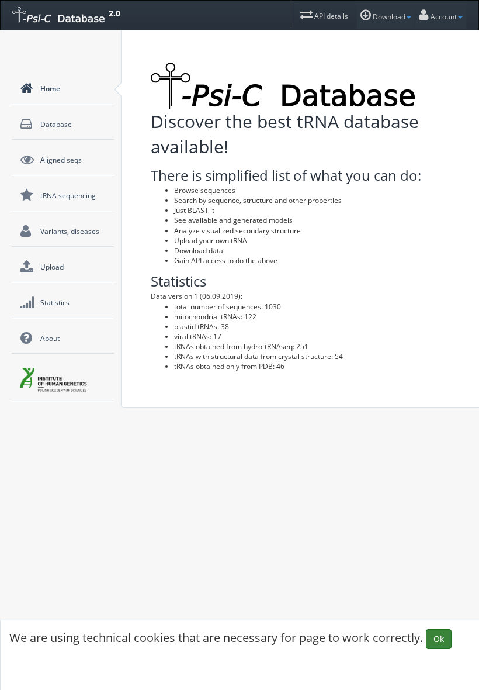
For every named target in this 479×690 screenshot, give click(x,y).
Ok (438, 638)
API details (330, 16)
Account (443, 17)
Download (388, 17)
